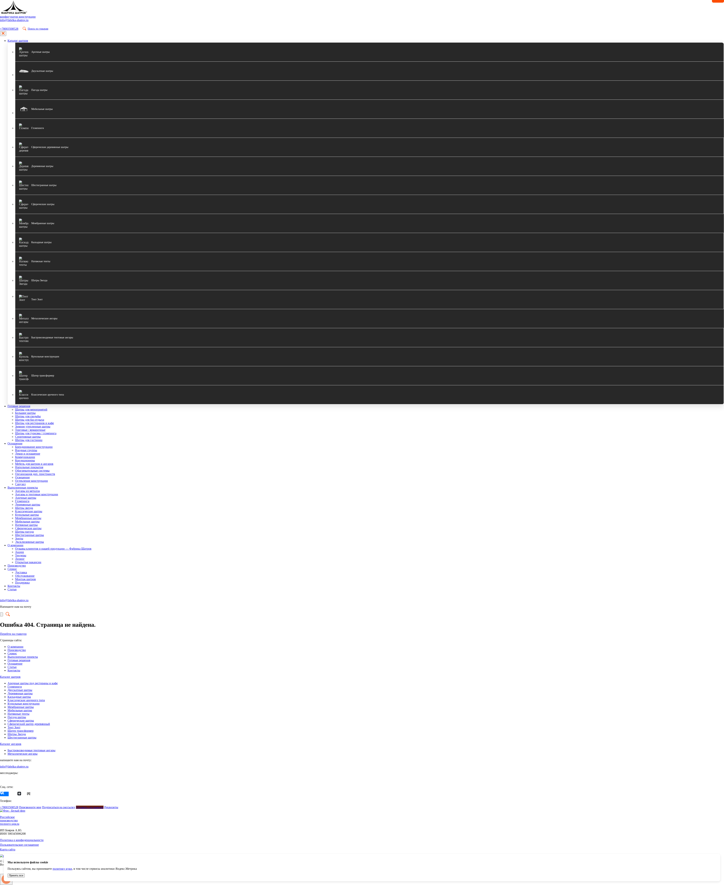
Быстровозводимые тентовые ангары (31, 750)
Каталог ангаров (10, 744)
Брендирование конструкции (34, 446)
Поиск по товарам (38, 28)
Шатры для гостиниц (28, 440)
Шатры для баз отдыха (29, 419)
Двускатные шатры (20, 690)
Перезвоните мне (30, 807)
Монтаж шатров (25, 579)
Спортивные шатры (28, 436)
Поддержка (22, 582)
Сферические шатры (28, 528)
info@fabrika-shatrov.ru (14, 20)
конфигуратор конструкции (18, 16)
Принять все (16, 875)
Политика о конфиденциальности (22, 840)
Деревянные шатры (27, 504)
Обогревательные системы (32, 470)
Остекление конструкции (31, 480)
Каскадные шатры (19, 696)
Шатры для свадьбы (28, 416)
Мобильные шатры (27, 521)
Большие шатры (25, 413)
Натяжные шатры (26, 524)
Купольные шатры (27, 514)
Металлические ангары (23, 753)
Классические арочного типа (26, 700)
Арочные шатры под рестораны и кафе (33, 683)
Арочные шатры (25, 497)
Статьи (12, 589)
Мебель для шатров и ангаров (34, 463)
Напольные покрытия (29, 467)
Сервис (12, 569)
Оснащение (15, 443)
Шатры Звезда (17, 734)
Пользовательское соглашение (19, 844)
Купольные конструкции (24, 703)
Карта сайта (7, 849)
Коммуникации (25, 457)
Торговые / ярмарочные (30, 429)
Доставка (21, 572)
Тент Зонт (14, 727)
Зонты (19, 538)
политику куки (62, 868)
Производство (17, 565)
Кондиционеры (25, 460)
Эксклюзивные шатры (29, 541)
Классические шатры (28, 511)
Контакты (14, 586)
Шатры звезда (24, 508)
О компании (15, 545)
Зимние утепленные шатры (32, 426)
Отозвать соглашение (90, 807)
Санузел (20, 484)
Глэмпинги (22, 501)
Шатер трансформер (21, 730)
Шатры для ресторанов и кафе (34, 423)
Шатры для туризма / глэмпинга (35, 433)
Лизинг (20, 558)
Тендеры (20, 555)
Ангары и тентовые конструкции (36, 494)
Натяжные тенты (18, 713)
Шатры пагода (24, 531)
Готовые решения (19, 406)
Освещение (22, 477)
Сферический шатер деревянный (29, 724)
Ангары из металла (27, 491)
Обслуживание (25, 575)
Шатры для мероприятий (31, 409)
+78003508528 (9, 28)
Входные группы (26, 450)
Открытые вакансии (28, 562)
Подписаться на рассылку (58, 807)
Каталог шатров (18, 40)
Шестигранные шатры (29, 535)
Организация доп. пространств (35, 474)
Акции (19, 552)
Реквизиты (111, 807)
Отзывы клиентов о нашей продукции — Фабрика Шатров (53, 548)
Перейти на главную (13, 633)
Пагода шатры (17, 717)
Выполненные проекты (23, 487)
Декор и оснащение (27, 453)
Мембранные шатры (28, 518)
